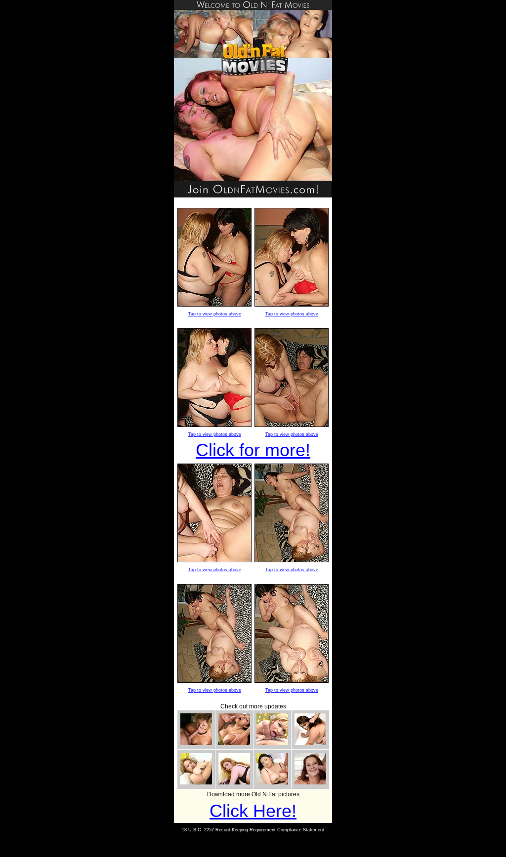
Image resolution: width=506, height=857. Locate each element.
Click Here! (253, 811)
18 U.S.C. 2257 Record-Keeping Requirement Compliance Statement (253, 829)
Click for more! (253, 450)
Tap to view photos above (214, 314)
